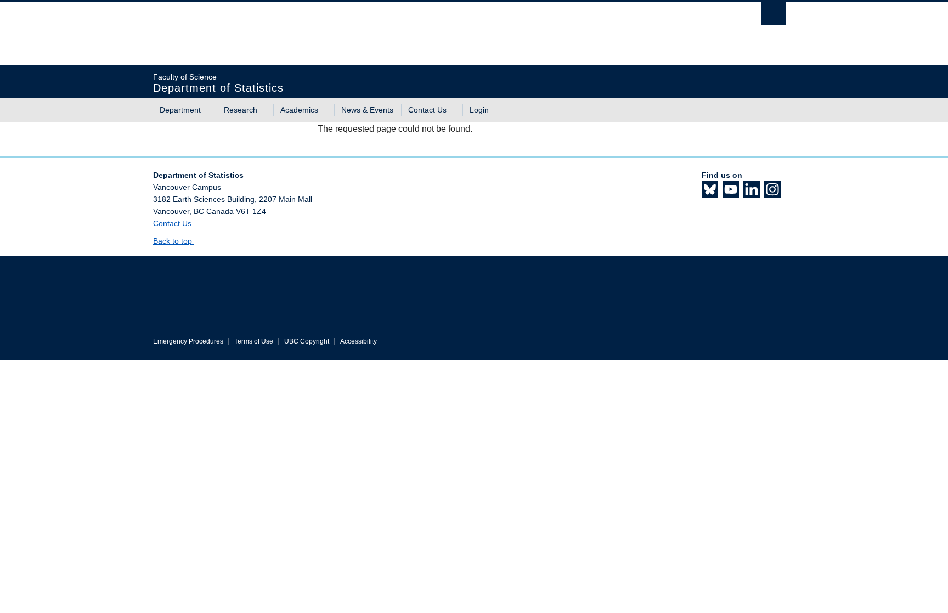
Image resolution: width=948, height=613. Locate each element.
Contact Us (427, 109)
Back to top (173, 241)
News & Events (367, 109)
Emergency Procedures (188, 341)
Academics (299, 109)
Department (180, 109)
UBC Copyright (306, 341)
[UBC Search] (773, 13)
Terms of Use (253, 341)
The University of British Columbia (176, 33)
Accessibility (358, 341)
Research (240, 109)
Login (479, 109)
